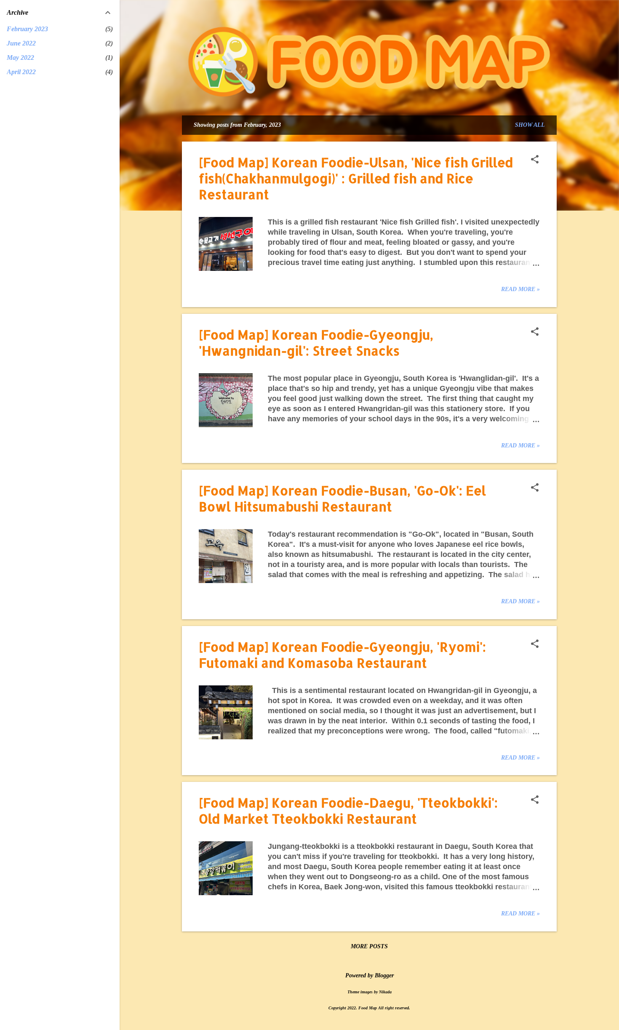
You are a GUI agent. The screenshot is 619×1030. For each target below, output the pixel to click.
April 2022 (21, 71)
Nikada (385, 992)
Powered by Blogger (369, 975)
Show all (530, 125)
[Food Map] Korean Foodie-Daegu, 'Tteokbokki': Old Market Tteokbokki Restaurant (348, 811)
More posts (369, 946)
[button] (535, 160)
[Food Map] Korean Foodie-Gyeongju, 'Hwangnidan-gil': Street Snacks (316, 342)
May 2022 (20, 57)
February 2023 (27, 28)
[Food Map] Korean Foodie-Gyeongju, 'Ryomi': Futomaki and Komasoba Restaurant (342, 655)
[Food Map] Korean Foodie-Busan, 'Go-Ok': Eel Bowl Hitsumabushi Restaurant (342, 498)
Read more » (520, 289)
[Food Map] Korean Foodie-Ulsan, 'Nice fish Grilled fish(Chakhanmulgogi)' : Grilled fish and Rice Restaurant (356, 178)
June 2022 (21, 43)
